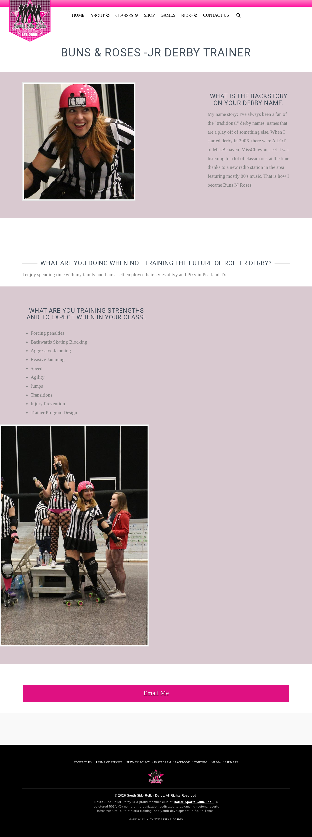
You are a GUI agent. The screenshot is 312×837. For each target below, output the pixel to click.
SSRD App (231, 762)
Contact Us (83, 762)
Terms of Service (109, 762)
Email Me (156, 693)
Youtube (201, 762)
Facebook (182, 762)
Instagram (162, 762)
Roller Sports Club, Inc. (194, 802)
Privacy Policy (138, 762)
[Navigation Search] (237, 13)
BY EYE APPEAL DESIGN (166, 819)
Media (216, 762)
